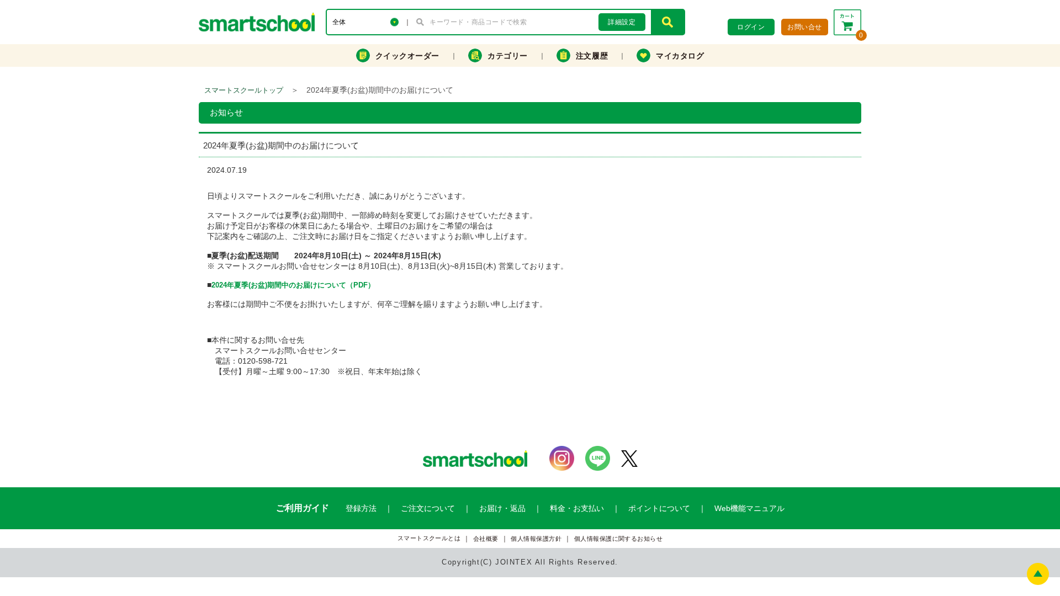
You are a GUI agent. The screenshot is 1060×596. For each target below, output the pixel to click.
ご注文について (428, 508)
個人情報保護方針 (536, 539)
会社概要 (486, 539)
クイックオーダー (407, 55)
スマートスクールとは (429, 538)
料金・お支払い (577, 508)
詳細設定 (621, 22)
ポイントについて (659, 508)
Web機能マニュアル (749, 508)
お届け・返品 (502, 508)
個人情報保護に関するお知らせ (618, 539)
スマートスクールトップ (243, 90)
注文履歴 (592, 55)
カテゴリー (507, 55)
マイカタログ (680, 55)
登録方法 (361, 508)
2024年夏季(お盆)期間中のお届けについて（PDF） (293, 285)
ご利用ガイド (302, 508)
